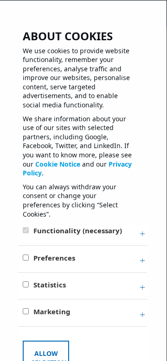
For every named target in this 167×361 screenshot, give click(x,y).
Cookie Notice (57, 164)
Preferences (54, 257)
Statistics (49, 284)
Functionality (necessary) (77, 230)
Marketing (52, 311)
